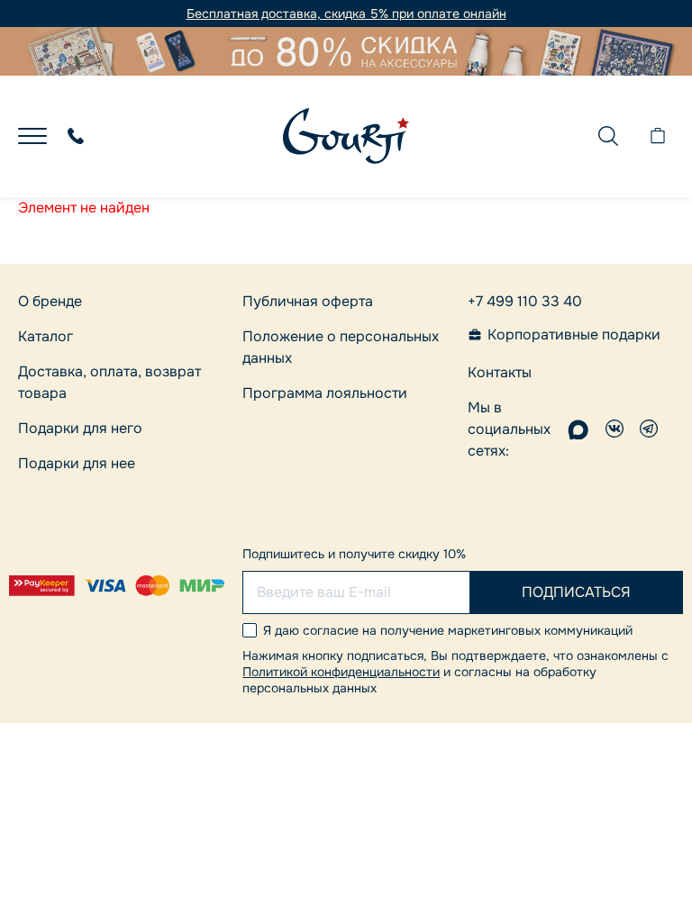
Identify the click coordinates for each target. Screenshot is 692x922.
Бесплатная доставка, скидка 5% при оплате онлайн (346, 14)
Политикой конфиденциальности (341, 672)
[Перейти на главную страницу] (346, 136)
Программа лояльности (324, 393)
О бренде (50, 301)
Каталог (45, 336)
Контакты (500, 372)
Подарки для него (80, 428)
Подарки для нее (76, 463)
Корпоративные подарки (573, 335)
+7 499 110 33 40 (525, 301)
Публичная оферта (307, 301)
